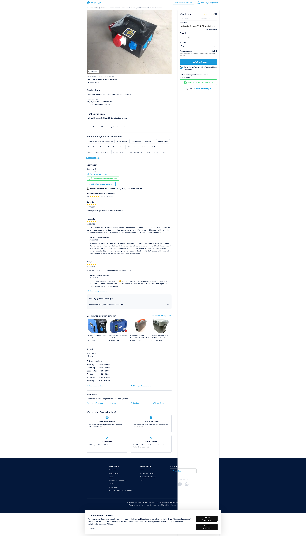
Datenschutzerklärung (118, 480)
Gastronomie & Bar (149, 147)
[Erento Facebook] (180, 484)
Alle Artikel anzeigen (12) (162, 315)
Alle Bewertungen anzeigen (98, 291)
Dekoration (132, 147)
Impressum (113, 487)
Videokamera (163, 141)
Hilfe (202, 2)
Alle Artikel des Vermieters (97, 174)
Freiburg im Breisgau (95, 403)
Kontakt (112, 470)
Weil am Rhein (158, 403)
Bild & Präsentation (95, 147)
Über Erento (114, 473)
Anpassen (92, 528)
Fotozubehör (136, 141)
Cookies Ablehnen (206, 527)
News (142, 470)
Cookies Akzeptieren (206, 518)
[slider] (95, 196)
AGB (111, 484)
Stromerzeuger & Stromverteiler (100, 141)
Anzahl (183, 33)
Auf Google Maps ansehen (141, 386)
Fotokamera (122, 141)
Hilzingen (112, 403)
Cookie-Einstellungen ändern (121, 491)
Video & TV (149, 141)
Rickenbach (135, 403)
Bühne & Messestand (116, 147)
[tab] (129, 304)
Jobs (111, 477)
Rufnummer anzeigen (202, 89)
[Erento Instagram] (187, 484)
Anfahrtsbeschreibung (96, 386)
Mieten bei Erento (147, 473)
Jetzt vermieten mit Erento (183, 3)
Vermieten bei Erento (148, 477)
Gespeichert (214, 2)
